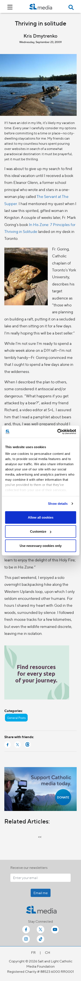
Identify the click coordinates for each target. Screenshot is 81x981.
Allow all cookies (40, 517)
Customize (38, 531)
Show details (58, 503)
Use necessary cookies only (41, 545)
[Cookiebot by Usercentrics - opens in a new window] (57, 432)
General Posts (16, 718)
